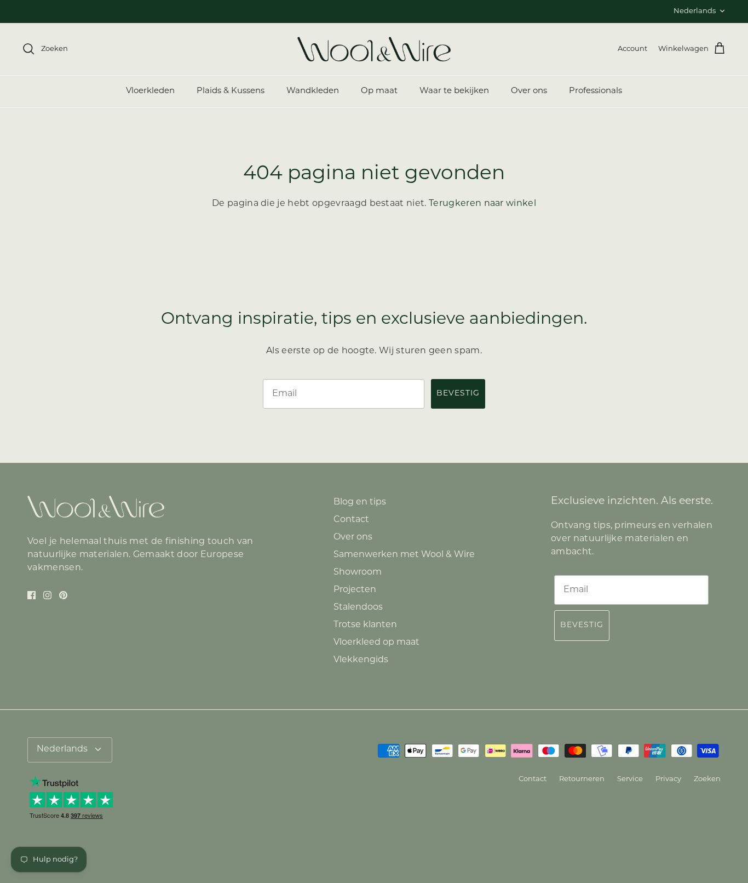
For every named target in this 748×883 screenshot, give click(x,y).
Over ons (529, 91)
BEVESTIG (458, 393)
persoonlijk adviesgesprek (392, 13)
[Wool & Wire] (374, 49)
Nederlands (695, 11)
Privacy (668, 779)
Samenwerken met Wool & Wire (404, 555)
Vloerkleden (150, 91)
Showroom (357, 572)
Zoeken (707, 779)
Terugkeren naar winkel (482, 203)
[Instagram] (47, 595)
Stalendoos (358, 607)
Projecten (354, 590)
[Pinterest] (63, 595)
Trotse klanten (365, 625)
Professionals (595, 91)
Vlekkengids (360, 660)
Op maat (379, 91)
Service (630, 779)
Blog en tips (359, 502)
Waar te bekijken (454, 91)
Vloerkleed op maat (376, 642)
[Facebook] (31, 595)
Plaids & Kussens (230, 91)
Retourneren (582, 779)
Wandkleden (312, 91)
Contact (351, 519)
